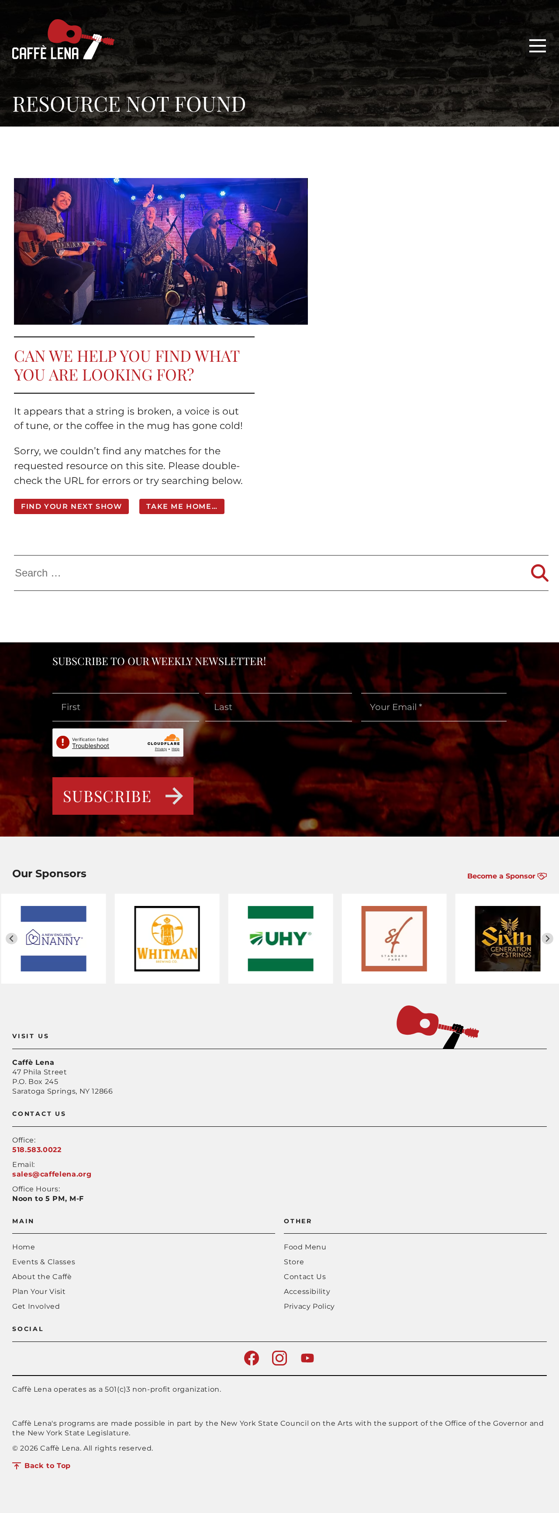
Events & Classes (43, 1262)
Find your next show (71, 506)
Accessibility (307, 1291)
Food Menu (305, 1247)
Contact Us (305, 1277)
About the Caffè (42, 1277)
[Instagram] (279, 1363)
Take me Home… (181, 506)
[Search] (540, 573)
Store (294, 1262)
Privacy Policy (309, 1306)
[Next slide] (547, 938)
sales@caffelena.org (51, 1174)
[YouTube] (307, 1363)
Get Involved (36, 1306)
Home (23, 1247)
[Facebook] (251, 1363)
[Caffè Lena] (63, 57)
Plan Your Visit (39, 1291)
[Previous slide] (11, 938)
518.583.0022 (37, 1150)
